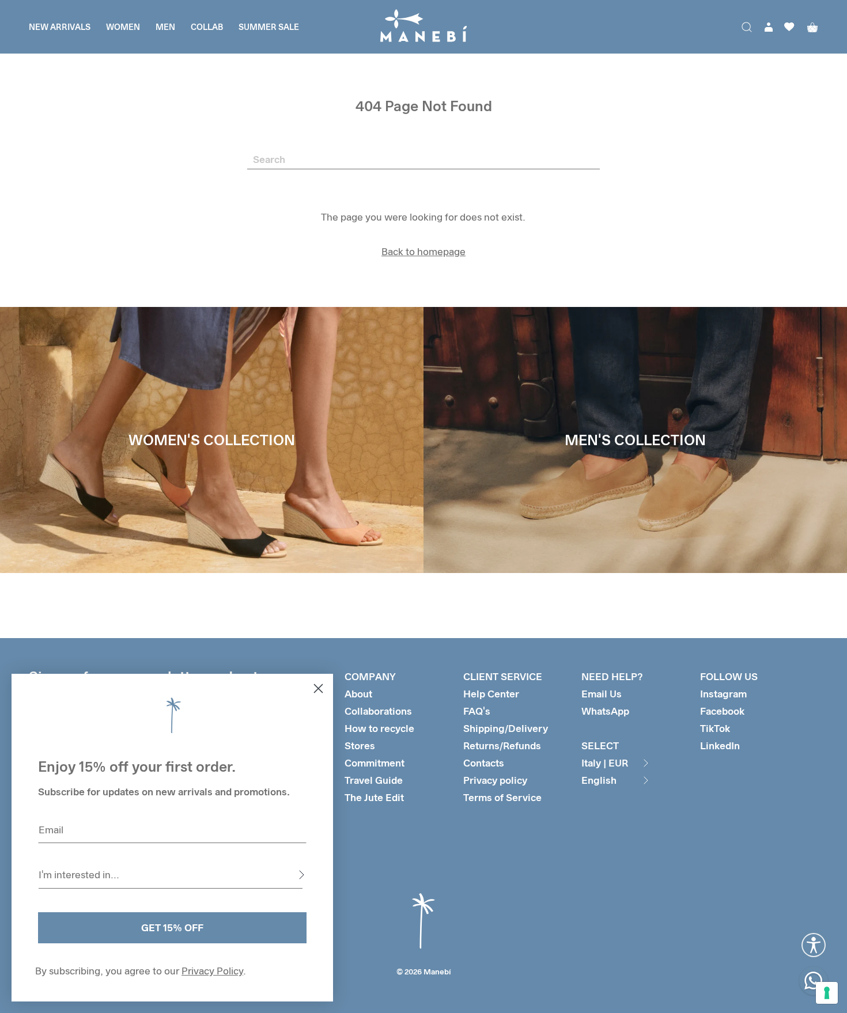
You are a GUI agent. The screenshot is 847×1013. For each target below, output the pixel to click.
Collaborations (378, 711)
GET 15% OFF (172, 927)
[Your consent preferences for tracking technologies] (827, 993)
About (358, 694)
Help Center (491, 694)
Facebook (722, 711)
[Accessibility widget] (813, 945)
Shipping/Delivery (505, 728)
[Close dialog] (318, 688)
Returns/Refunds (502, 745)
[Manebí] (423, 27)
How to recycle (379, 728)
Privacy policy (495, 780)
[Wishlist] (789, 26)
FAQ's (476, 711)
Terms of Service (502, 797)
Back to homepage (423, 251)
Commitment (374, 763)
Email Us (601, 694)
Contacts (483, 763)
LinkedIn (720, 745)
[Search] (747, 27)
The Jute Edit (374, 797)
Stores (360, 745)
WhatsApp (605, 711)
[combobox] (170, 875)
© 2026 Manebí (423, 971)
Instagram (723, 694)
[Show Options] (301, 875)
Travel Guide (374, 780)
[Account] (769, 27)
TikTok (715, 728)
